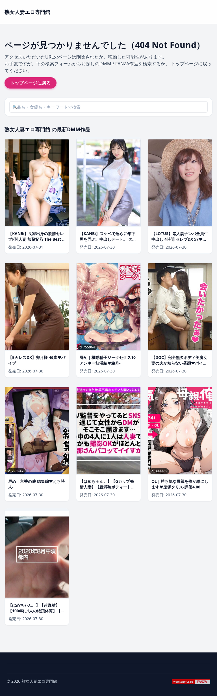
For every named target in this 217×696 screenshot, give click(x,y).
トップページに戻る (30, 83)
